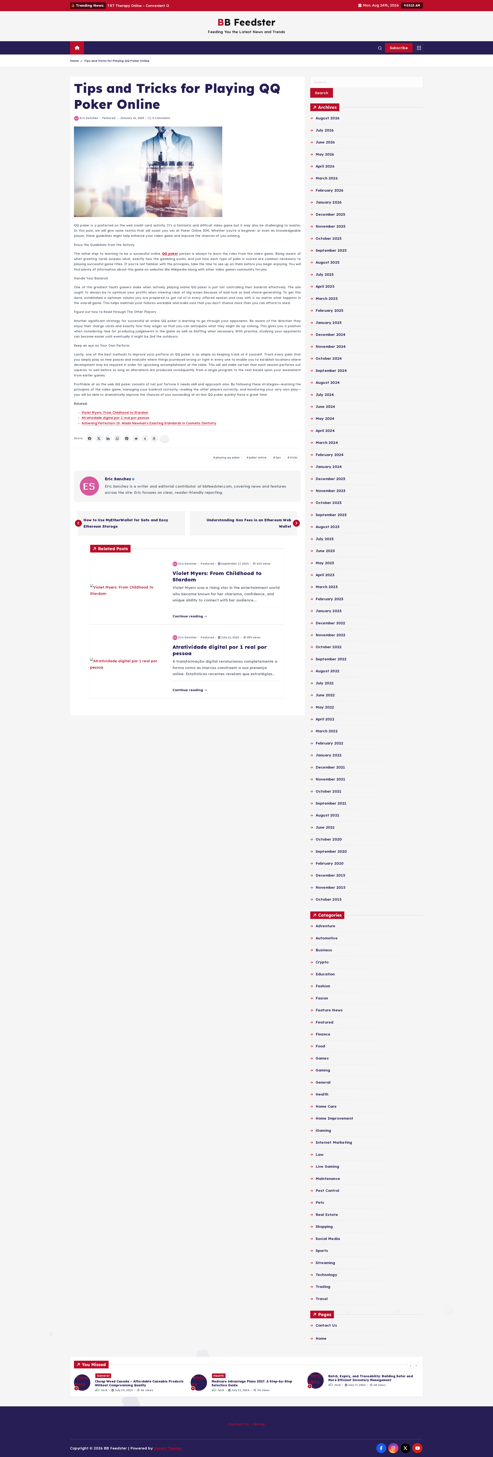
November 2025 (331, 226)
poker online (258, 457)
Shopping (324, 1226)
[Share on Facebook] (89, 438)
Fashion (323, 986)
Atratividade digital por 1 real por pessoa (115, 418)
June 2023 (325, 551)
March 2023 (327, 587)
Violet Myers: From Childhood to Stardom (115, 412)
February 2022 (329, 743)
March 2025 (327, 298)
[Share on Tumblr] (145, 438)
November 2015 (331, 887)
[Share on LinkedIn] (108, 438)
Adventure (325, 926)
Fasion (322, 998)
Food (320, 1046)
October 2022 (328, 647)
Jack (104, 1390)
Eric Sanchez (89, 118)
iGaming (323, 1130)
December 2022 (330, 623)
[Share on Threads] (154, 438)
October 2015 (329, 899)
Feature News (329, 1010)
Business (324, 950)
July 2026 (325, 130)
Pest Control (327, 1190)
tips (278, 457)
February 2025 (330, 310)
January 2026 (328, 202)
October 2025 (329, 238)
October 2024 (329, 358)
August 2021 (327, 815)
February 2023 (329, 599)
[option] (130, 1382)
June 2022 (325, 695)
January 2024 (329, 466)
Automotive (327, 938)
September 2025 (331, 250)
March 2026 (327, 178)
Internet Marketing (334, 1142)
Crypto (322, 962)
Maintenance (328, 1178)
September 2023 (331, 514)
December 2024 (331, 334)
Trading (323, 1286)
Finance (323, 1034)
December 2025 (330, 214)
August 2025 (328, 262)
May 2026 (325, 154)
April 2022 (325, 719)
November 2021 (330, 779)
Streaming (325, 1262)
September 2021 (331, 803)
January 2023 (328, 611)
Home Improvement (334, 1118)
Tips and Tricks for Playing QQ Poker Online (116, 61)
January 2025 (329, 322)
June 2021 (325, 827)
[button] (410, 1365)
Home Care (326, 1106)
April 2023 (325, 575)
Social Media (328, 1238)
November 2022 (330, 635)
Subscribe (399, 47)
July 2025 (325, 274)
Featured (109, 118)
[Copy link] (164, 438)
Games (322, 1058)
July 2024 (325, 394)
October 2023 (328, 502)
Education (325, 974)
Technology (326, 1274)
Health (322, 1094)
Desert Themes (168, 1448)
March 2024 (327, 442)
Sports (322, 1250)
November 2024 (331, 346)
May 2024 (325, 418)
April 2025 (325, 286)
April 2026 (325, 166)
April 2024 (325, 430)
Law (320, 1154)
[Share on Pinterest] (126, 438)
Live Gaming (327, 1166)
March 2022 (327, 731)
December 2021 (330, 767)
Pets (320, 1202)
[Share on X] (98, 438)
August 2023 (327, 527)
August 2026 (327, 118)
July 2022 (325, 683)
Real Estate (327, 1214)
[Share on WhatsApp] (117, 438)
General (323, 1082)
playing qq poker (228, 457)
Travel (322, 1298)
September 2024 (331, 370)
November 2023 (330, 490)
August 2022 (327, 671)
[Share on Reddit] (135, 438)
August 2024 (328, 382)
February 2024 (330, 454)
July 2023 (325, 539)
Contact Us (326, 1325)
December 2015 (330, 875)
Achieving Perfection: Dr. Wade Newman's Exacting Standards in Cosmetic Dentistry (149, 423)
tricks (294, 457)
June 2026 (325, 142)
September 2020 (331, 851)
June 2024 (325, 406)
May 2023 (325, 563)
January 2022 (328, 755)
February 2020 (330, 863)
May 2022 (325, 707)
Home (74, 61)
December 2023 (330, 478)
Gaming (323, 1070)
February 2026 (329, 190)
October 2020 (329, 839)
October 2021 (328, 791)
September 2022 (331, 659)
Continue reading (188, 616)
